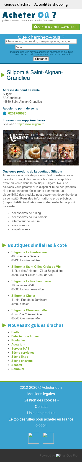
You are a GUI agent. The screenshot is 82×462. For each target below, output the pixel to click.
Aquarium (18, 344)
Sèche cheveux (22, 360)
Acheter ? (29, 15)
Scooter (16, 365)
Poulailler (18, 340)
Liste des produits (41, 413)
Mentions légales (41, 394)
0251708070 (17, 113)
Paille (15, 332)
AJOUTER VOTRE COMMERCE (57, 27)
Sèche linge (19, 356)
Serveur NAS (20, 348)
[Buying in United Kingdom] (48, 442)
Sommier (17, 369)
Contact (41, 407)
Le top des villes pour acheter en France (41, 419)
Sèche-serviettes (22, 352)
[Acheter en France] (33, 442)
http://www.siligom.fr (30, 124)
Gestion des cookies (40, 400)
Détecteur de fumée (24, 336)
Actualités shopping (51, 4)
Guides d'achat (17, 4)
